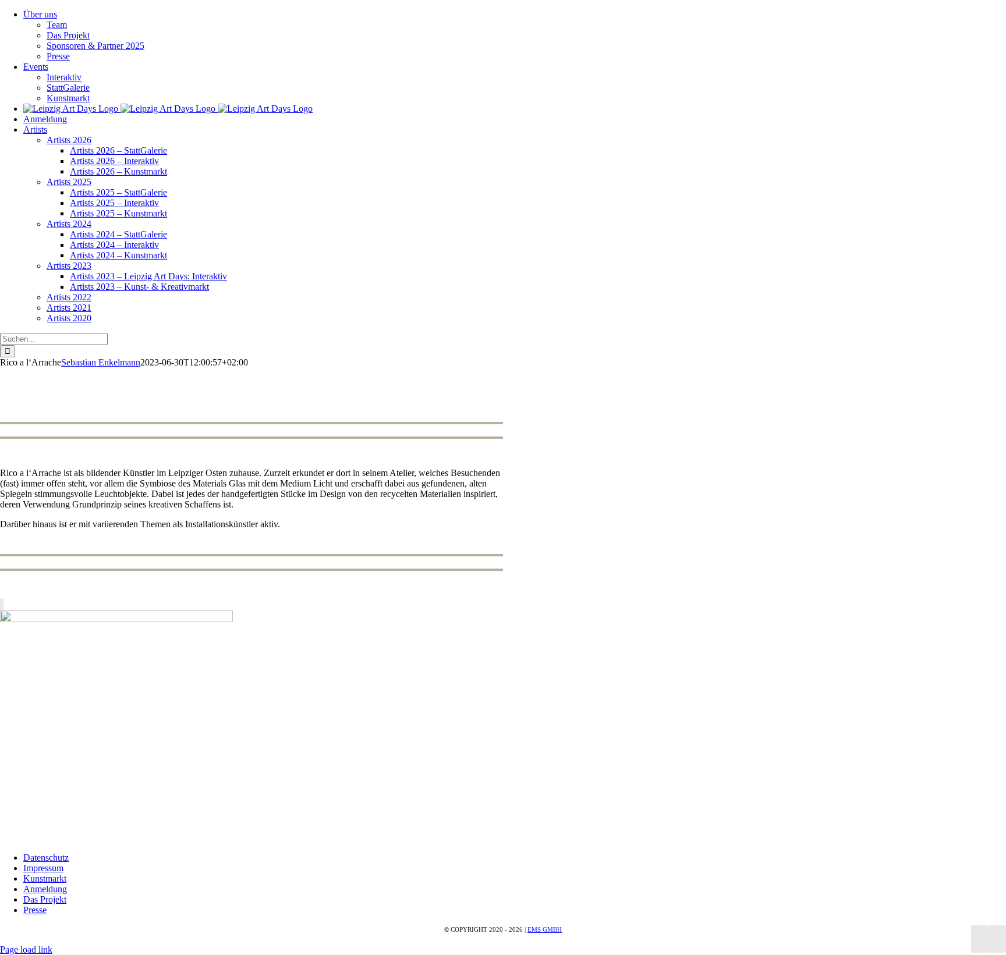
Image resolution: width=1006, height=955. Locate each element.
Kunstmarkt (44, 878)
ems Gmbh (544, 929)
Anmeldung (45, 889)
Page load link (26, 949)
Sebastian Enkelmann (100, 362)
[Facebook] (980, 939)
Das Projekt (44, 899)
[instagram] (1, 605)
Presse (35, 910)
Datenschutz (46, 857)
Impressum (43, 868)
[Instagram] (997, 939)
